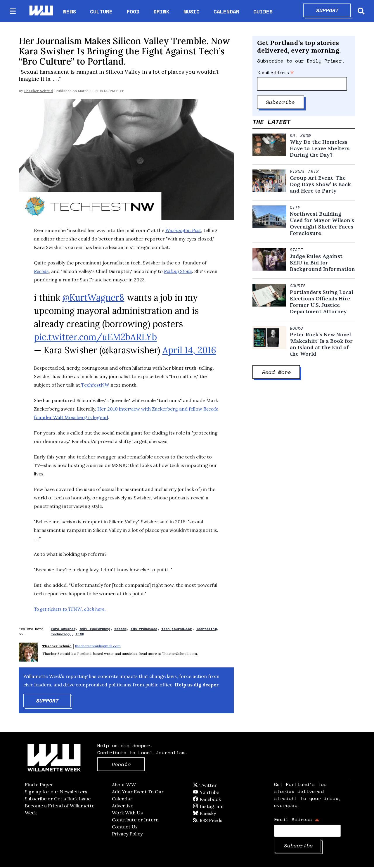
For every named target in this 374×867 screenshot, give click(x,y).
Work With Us (127, 813)
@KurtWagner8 (93, 297)
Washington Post (183, 230)
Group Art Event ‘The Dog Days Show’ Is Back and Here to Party (320, 184)
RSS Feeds (221, 820)
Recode (41, 271)
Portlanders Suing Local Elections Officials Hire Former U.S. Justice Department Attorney (321, 302)
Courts (298, 286)
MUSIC (191, 11)
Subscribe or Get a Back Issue (58, 799)
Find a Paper (39, 785)
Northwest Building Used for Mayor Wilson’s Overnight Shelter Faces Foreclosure (322, 223)
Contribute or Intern (135, 820)
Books (296, 328)
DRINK (161, 11)
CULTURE (101, 11)
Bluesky (216, 813)
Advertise (122, 806)
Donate (128, 764)
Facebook (227, 799)
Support (333, 10)
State (296, 250)
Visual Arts (304, 171)
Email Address (275, 72)
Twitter (222, 785)
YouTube (219, 792)
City (295, 207)
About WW (124, 785)
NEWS (69, 11)
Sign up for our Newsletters (56, 792)
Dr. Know (300, 136)
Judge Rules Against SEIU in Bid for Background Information (322, 262)
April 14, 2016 (189, 350)
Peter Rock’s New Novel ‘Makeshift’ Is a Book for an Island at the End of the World (321, 344)
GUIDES (263, 11)
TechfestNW (95, 385)
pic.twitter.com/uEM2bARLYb (95, 336)
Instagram (223, 806)
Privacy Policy (127, 834)
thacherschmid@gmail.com (98, 646)
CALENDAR (226, 11)
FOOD (133, 11)
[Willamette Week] (41, 11)
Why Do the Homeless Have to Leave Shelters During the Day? (319, 148)
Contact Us (125, 827)
